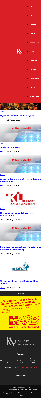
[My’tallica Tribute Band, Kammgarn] (20, 109)
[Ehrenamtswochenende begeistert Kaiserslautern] (20, 207)
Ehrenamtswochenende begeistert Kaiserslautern (16, 214)
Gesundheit (35, 78)
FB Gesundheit (4, 277)
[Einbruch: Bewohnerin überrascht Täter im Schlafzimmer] (20, 173)
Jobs (32, 51)
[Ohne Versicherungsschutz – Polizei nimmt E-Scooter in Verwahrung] (20, 241)
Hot (31, 6)
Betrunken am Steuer (10, 147)
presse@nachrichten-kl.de (28, 367)
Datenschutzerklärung (17, 389)
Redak (2, 120)
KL (31, 15)
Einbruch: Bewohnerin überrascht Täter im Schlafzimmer (20, 180)
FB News (2, 143)
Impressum (33, 389)
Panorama (34, 96)
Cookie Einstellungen (22, 387)
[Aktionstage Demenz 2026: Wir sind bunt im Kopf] (20, 275)
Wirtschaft (34, 42)
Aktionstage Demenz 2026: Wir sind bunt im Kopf (19, 282)
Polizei (33, 24)
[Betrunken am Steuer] (20, 141)
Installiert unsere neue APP (26, 363)
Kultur (32, 87)
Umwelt (33, 69)
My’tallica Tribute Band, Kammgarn (17, 115)
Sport (32, 33)
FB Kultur (2, 111)
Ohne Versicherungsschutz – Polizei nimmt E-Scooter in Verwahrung (20, 248)
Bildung (33, 60)
